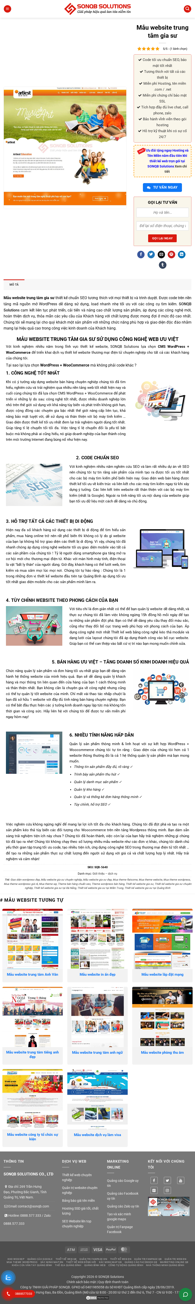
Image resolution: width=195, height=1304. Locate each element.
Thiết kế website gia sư (139, 884)
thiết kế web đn (120, 1259)
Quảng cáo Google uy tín (123, 1183)
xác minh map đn (51, 1262)
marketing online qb (174, 1262)
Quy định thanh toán (113, 1282)
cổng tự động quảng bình (125, 1265)
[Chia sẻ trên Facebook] (141, 254)
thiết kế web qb (66, 1259)
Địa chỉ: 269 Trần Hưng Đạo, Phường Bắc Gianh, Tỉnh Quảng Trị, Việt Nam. (25, 1192)
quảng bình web (95, 1265)
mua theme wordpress (22, 1262)
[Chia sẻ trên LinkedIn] (181, 254)
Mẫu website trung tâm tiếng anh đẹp (32, 1054)
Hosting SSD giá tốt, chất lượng (80, 1211)
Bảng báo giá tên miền (78, 1200)
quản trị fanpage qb (147, 1259)
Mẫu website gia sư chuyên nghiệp (61, 879)
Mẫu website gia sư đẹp (97, 879)
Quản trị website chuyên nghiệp (80, 1190)
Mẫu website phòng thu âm (162, 1052)
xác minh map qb (110, 1262)
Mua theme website (150, 879)
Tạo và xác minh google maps (119, 1216)
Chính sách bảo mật (81, 1282)
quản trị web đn (175, 1259)
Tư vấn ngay (164, 187)
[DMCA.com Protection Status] (97, 1297)
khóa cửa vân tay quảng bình (32, 1265)
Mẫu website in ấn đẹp (97, 974)
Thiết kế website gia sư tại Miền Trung (100, 888)
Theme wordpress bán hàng (108, 884)
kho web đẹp (16, 1259)
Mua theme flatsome (125, 879)
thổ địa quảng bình (68, 1265)
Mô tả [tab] (14, 284)
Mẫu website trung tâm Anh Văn (32, 974)
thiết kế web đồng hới (81, 1262)
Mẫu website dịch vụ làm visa (97, 1135)
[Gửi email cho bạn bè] (161, 254)
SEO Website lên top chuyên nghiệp (76, 1223)
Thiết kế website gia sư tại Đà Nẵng (55, 888)
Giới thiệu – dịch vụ (105, 873)
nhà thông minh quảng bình (165, 1265)
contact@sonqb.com (33, 1206)
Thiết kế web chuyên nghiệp (77, 1177)
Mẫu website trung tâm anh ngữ (97, 1052)
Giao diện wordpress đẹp (25, 879)
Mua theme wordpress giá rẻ (21, 884)
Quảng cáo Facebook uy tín (122, 1196)
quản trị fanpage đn (93, 1259)
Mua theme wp (48, 884)
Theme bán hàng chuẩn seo (74, 884)
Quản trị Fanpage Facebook (120, 1229)
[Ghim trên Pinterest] (171, 254)
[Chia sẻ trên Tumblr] (162, 265)
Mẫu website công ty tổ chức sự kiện (32, 1137)
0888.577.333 (30, 1215)
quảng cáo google (40, 1259)
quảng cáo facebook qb (141, 1262)
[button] (7, 9)
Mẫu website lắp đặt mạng (162, 974)
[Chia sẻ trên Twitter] (151, 254)
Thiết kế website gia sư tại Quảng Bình (147, 888)
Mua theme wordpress (176, 879)
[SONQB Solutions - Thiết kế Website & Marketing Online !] (97, 9)
